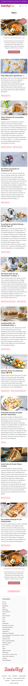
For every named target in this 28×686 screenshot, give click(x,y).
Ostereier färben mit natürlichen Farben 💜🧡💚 (12, 372)
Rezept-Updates (22, 676)
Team (9, 676)
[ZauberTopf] (8, 6)
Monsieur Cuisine (6, 638)
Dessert (4, 613)
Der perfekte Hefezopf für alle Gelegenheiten (11, 520)
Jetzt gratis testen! (14, 52)
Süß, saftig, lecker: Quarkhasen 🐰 (13, 76)
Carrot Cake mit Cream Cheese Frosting (11, 465)
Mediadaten (14, 676)
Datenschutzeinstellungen (19, 678)
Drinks (3, 617)
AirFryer (4, 602)
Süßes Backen (6, 95)
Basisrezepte (6, 202)
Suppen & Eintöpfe (6, 650)
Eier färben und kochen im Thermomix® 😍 (10, 170)
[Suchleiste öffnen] (23, 6)
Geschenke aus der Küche (9, 301)
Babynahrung (5, 605)
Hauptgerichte (5, 631)
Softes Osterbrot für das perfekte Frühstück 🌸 (12, 118)
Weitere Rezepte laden (14, 591)
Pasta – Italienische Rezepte (8, 640)
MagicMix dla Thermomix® (17, 680)
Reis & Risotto (5, 644)
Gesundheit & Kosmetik (7, 627)
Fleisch (4, 621)
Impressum (4, 676)
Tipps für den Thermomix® (19, 391)
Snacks (3, 648)
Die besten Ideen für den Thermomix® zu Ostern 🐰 (10, 275)
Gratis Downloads (6, 629)
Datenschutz (9, 678)
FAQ (4, 678)
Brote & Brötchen (7, 147)
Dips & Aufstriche (6, 615)
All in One (4, 604)
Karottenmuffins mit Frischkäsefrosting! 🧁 (8, 324)
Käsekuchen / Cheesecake (8, 633)
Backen (4, 607)
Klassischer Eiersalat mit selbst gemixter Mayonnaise (11, 414)
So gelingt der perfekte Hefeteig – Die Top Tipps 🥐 (13, 225)
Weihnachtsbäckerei (6, 660)
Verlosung (4, 658)
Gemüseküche (5, 623)
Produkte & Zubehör (6, 642)
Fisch (3, 619)
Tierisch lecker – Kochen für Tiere (9, 654)
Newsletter (7, 680)
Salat (4, 442)
